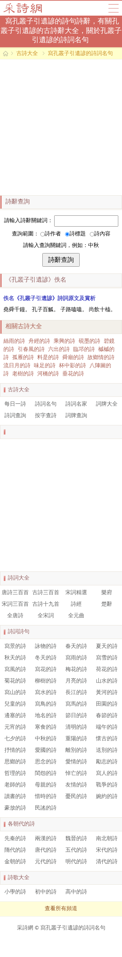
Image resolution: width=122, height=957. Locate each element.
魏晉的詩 (76, 838)
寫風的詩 (15, 669)
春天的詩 (76, 646)
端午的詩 (107, 727)
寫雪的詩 (107, 658)
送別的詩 (107, 750)
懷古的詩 (107, 739)
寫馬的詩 (76, 704)
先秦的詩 (15, 838)
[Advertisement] (61, 127)
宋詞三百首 (15, 604)
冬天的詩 (46, 658)
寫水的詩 (46, 692)
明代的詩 (76, 862)
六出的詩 (59, 349)
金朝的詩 (15, 862)
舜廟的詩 (73, 357)
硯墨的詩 (89, 341)
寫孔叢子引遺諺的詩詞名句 (80, 53)
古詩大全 (25, 8)
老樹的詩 (23, 374)
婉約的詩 (107, 796)
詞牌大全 (107, 404)
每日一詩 (15, 404)
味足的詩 (45, 366)
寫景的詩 (15, 646)
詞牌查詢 (76, 416)
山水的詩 (107, 681)
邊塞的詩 (15, 716)
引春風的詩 (31, 349)
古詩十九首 (45, 604)
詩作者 (53, 234)
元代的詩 (46, 862)
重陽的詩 (76, 739)
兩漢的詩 (46, 838)
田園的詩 (107, 704)
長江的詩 (76, 692)
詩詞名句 (46, 404)
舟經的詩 (39, 341)
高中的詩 (76, 892)
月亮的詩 (76, 681)
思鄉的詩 (15, 762)
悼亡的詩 (76, 773)
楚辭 (106, 604)
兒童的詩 (15, 704)
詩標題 (77, 234)
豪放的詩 (15, 808)
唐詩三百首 (15, 593)
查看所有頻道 (61, 908)
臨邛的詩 (84, 349)
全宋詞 (46, 616)
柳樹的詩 (46, 681)
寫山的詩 (15, 692)
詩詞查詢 (15, 416)
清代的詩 (107, 862)
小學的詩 (15, 892)
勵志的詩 (107, 762)
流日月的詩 (16, 366)
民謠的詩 (46, 808)
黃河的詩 (107, 692)
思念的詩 (46, 762)
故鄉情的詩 (101, 357)
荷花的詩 (107, 669)
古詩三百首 (45, 593)
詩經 (76, 604)
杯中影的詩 (72, 366)
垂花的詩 (73, 374)
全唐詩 (15, 616)
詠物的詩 (46, 646)
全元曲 (76, 616)
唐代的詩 (46, 850)
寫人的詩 (107, 773)
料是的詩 (48, 357)
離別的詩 (76, 750)
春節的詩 (107, 716)
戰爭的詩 (107, 785)
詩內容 (102, 234)
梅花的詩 (76, 669)
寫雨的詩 (76, 658)
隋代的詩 (15, 850)
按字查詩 (46, 416)
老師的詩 (15, 785)
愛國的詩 (46, 750)
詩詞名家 (76, 404)
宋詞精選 (76, 593)
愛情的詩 (76, 762)
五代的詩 (76, 850)
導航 (113, 8)
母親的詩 (46, 785)
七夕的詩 (15, 739)
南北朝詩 (107, 838)
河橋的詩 (48, 374)
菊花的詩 (15, 681)
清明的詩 (76, 727)
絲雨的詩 (14, 341)
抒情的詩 (15, 750)
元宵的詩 (15, 727)
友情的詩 (76, 785)
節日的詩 (76, 716)
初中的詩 (46, 892)
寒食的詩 (46, 727)
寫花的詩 (46, 669)
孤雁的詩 (23, 357)
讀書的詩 (15, 796)
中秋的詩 (46, 739)
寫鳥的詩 (46, 704)
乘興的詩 (64, 341)
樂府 (106, 593)
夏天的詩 (107, 646)
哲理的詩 (15, 773)
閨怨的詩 (46, 773)
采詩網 (25, 928)
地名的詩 (46, 716)
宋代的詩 (107, 850)
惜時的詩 (46, 796)
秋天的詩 (15, 658)
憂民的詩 (76, 796)
